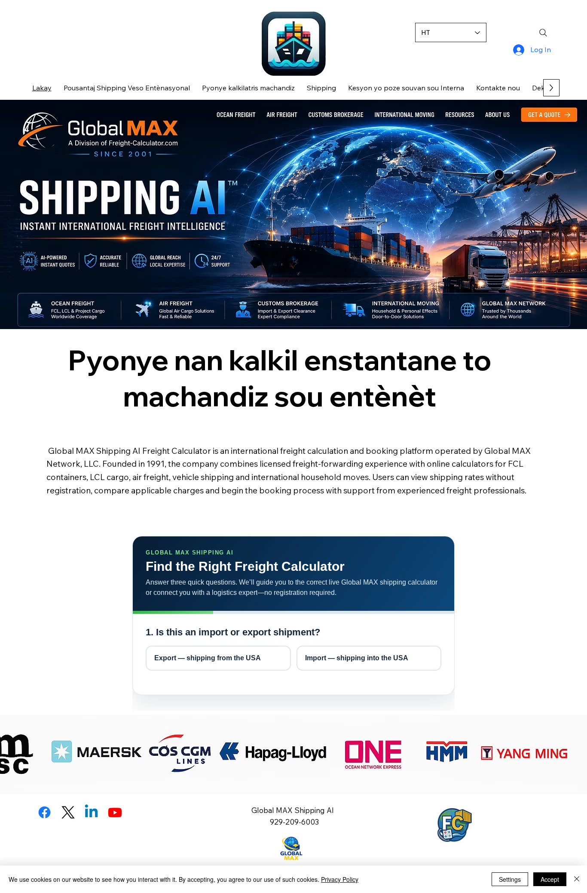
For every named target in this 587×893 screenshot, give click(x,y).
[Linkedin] (91, 812)
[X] (68, 812)
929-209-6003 (293, 821)
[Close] (577, 879)
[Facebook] (44, 812)
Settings (510, 879)
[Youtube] (115, 812)
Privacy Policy (339, 879)
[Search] (544, 33)
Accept (550, 879)
